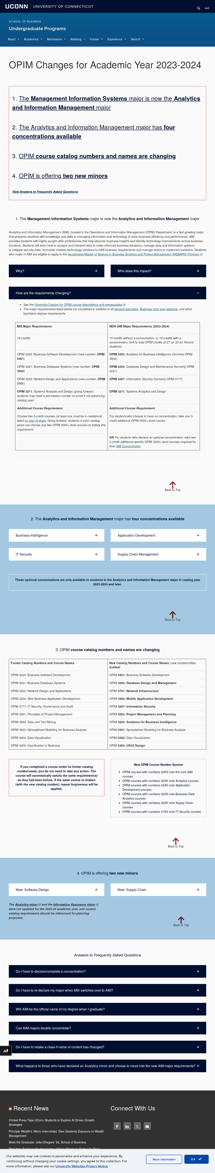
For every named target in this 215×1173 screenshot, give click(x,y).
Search (135, 39)
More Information (164, 1159)
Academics (31, 39)
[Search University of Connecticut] (197, 6)
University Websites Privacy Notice (81, 1166)
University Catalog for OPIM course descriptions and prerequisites (78, 304)
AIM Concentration (128, 446)
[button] (56, 271)
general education (126, 309)
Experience (115, 39)
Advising (75, 39)
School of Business (25, 21)
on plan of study (35, 420)
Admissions (54, 39)
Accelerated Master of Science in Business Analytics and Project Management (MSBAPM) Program (133, 254)
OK (194, 1159)
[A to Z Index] (205, 6)
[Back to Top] (173, 476)
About (12, 39)
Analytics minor (26, 904)
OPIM (97, 155)
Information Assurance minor (74, 904)
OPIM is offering (63, 175)
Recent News (31, 1108)
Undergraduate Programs (37, 29)
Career (94, 39)
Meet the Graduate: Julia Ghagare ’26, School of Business (47, 1142)
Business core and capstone (159, 309)
